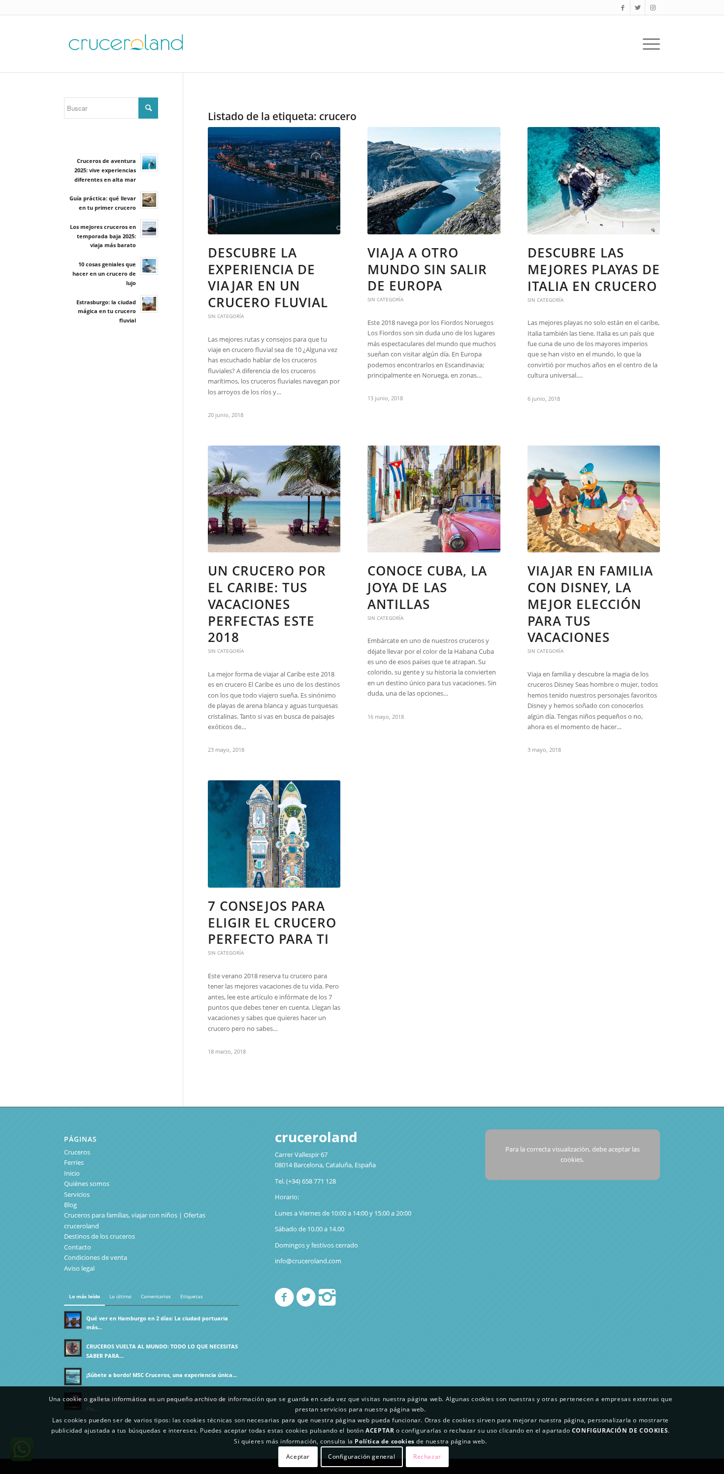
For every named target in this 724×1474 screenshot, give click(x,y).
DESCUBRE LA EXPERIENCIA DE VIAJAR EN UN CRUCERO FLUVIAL (268, 277)
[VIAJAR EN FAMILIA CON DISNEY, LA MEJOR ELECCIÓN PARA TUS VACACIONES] (593, 499)
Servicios (77, 1194)
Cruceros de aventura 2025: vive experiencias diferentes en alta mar (105, 170)
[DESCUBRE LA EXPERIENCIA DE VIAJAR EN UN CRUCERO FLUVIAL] (274, 180)
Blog (70, 1204)
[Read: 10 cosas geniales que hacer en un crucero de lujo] (149, 266)
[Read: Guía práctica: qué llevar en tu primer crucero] (149, 200)
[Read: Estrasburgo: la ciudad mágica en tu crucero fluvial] (149, 304)
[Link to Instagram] (652, 7)
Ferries (74, 1162)
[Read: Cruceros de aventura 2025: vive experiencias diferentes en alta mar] (149, 162)
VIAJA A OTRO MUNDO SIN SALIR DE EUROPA (427, 269)
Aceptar (298, 1456)
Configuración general (361, 1456)
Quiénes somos (86, 1183)
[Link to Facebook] (623, 7)
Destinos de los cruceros (99, 1236)
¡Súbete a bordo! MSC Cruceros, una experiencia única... (161, 1374)
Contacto (77, 1247)
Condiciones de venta (95, 1257)
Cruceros (77, 1152)
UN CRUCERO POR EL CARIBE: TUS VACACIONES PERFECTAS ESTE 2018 (267, 604)
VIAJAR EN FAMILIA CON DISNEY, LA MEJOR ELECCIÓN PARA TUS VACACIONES (590, 604)
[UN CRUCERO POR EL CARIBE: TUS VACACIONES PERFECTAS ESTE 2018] (274, 499)
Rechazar (427, 1456)
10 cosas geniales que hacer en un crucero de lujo (104, 273)
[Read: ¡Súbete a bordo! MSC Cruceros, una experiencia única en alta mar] (73, 1376)
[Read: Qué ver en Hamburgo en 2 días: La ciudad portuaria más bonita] (73, 1320)
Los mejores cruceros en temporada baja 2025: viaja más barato (103, 236)
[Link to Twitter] (637, 7)
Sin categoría (226, 316)
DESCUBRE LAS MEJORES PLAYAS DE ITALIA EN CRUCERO (593, 269)
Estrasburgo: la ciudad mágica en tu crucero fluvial (106, 311)
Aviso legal (79, 1268)
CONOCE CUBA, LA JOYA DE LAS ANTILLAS (427, 587)
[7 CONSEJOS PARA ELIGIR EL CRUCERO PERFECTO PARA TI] (274, 834)
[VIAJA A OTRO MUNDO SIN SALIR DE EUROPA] (433, 180)
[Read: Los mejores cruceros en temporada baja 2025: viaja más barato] (149, 228)
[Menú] (648, 43)
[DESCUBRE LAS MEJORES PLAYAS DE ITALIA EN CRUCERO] (593, 180)
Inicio (72, 1173)
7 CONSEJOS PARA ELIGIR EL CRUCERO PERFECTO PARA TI (272, 922)
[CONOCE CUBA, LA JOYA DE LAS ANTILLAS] (433, 499)
